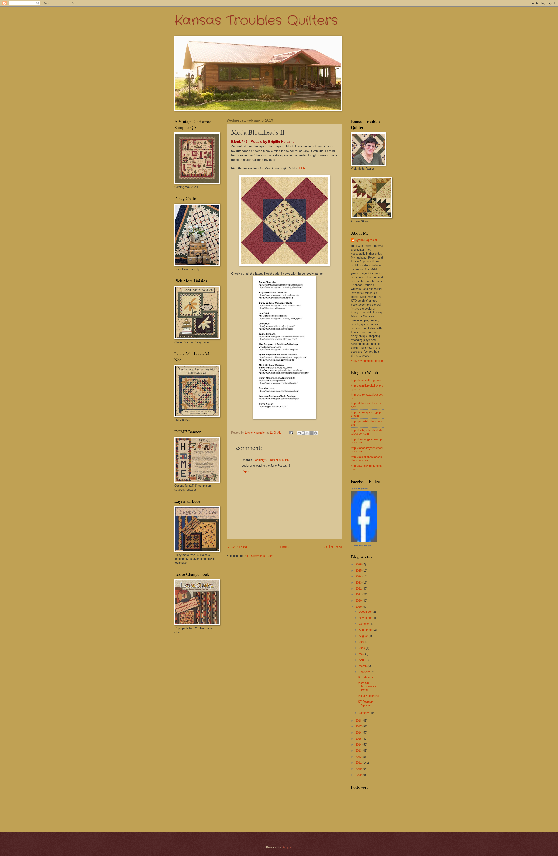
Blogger (286, 847)
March (363, 666)
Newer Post (237, 547)
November (366, 617)
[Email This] (299, 433)
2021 (359, 594)
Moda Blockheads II (370, 695)
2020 (359, 600)
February (365, 671)
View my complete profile (367, 360)
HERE (303, 168)
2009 (359, 774)
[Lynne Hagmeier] (364, 541)
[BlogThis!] (303, 433)
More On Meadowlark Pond (367, 686)
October (364, 623)
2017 (359, 726)
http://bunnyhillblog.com (366, 380)
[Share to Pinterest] (315, 433)
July (362, 641)
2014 (359, 744)
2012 (359, 756)
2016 (359, 732)
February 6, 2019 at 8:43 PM (271, 460)
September (366, 629)
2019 (359, 606)
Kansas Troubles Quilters (256, 20)
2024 (359, 576)
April (362, 659)
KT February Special (366, 703)
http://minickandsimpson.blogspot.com (367, 458)
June (362, 648)
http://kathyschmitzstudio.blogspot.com (367, 432)
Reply (245, 471)
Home (285, 547)
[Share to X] (307, 433)
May (362, 654)
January (364, 712)
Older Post (333, 547)
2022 (359, 588)
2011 (359, 762)
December (366, 611)
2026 (359, 564)
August (364, 636)
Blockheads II (366, 677)
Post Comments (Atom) (259, 555)
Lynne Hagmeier (366, 240)
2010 (359, 768)
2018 (359, 720)
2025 (359, 570)
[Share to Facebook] (311, 433)
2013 (359, 750)
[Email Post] (291, 432)
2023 (359, 582)
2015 (359, 738)
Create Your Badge (361, 545)
